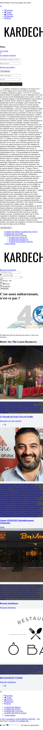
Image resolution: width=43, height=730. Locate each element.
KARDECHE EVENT (29, 232)
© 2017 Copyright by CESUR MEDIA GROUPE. (18, 719)
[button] (1, 53)
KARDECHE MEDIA (12, 232)
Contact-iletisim (9, 244)
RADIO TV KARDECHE (18, 721)
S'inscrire (12, 55)
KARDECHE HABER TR (18, 240)
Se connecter (4, 55)
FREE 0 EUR (5, 84)
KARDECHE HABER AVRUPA (21, 242)
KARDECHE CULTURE (13, 234)
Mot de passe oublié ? (7, 67)
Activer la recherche (9, 270)
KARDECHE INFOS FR (18, 238)
